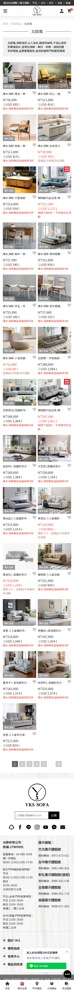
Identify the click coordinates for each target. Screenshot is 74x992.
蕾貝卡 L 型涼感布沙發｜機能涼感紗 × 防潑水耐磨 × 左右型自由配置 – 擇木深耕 (17, 682)
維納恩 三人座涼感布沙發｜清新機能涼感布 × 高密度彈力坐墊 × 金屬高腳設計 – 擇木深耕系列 (52, 574)
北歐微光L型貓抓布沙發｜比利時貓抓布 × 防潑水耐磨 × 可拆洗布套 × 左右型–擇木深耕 (17, 410)
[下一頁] (59, 764)
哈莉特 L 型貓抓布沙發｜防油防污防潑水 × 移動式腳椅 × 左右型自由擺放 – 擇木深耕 (52, 682)
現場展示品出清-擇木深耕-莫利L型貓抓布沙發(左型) (52, 198)
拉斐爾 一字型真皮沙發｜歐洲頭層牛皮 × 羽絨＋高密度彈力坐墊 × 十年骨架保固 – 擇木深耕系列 (52, 358)
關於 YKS (14, 940)
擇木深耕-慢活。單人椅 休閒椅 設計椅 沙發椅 (17, 94)
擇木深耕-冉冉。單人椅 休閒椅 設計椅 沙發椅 (17, 146)
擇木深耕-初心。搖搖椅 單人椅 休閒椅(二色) (52, 94)
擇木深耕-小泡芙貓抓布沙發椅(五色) (17, 358)
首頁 (5, 24)
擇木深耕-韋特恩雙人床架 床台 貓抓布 (52, 254)
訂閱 (54, 815)
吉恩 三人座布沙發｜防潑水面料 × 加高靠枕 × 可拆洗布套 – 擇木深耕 (17, 735)
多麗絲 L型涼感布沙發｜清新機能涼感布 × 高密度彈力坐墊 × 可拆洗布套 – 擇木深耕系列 (52, 630)
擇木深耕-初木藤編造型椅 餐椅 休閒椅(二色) (52, 306)
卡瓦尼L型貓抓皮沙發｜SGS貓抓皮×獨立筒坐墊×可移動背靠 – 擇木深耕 (52, 466)
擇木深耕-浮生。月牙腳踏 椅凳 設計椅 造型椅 (17, 306)
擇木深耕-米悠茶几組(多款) (52, 146)
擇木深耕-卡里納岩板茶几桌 (17, 198)
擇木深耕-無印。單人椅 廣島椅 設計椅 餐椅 (17, 254)
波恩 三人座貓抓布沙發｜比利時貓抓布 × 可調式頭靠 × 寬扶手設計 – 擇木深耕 (17, 630)
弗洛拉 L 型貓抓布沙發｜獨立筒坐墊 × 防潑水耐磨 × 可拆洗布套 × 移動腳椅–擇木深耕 (17, 574)
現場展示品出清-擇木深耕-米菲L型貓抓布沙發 (52, 410)
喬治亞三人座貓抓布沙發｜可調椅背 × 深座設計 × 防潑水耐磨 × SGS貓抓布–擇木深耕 (17, 518)
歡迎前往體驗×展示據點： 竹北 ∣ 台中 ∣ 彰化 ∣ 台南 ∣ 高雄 (37, 2)
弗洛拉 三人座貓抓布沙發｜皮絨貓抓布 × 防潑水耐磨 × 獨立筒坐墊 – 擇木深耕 (52, 518)
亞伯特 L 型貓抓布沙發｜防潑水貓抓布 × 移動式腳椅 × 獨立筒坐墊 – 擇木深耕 (17, 466)
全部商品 (16, 24)
